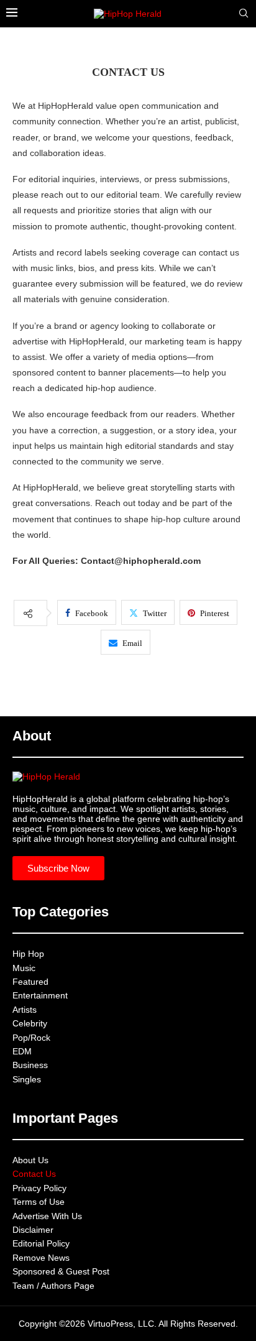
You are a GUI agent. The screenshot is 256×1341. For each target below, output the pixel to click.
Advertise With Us (47, 1216)
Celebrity (29, 1023)
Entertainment (40, 995)
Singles (26, 1079)
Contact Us (34, 1174)
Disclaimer (32, 1230)
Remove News (41, 1258)
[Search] (243, 14)
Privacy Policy (39, 1188)
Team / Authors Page (53, 1286)
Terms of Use (38, 1202)
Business (30, 1065)
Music (23, 968)
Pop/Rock (31, 1038)
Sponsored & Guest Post (60, 1271)
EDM (22, 1051)
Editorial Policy (41, 1243)
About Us (30, 1160)
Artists (24, 1010)
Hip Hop (28, 954)
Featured (30, 982)
